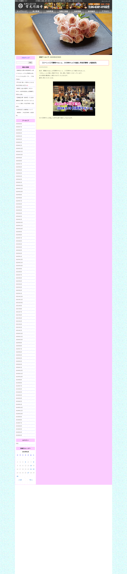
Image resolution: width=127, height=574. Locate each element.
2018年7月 (19, 422)
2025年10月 (19, 154)
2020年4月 (19, 358)
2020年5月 (19, 355)
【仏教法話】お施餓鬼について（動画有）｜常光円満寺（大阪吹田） (25, 112)
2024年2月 (19, 216)
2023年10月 (19, 228)
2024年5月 (19, 207)
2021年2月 (19, 327)
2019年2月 (19, 401)
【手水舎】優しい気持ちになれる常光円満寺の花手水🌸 (25, 84)
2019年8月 (19, 382)
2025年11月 (19, 151)
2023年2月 (19, 253)
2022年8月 (19, 271)
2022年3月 (19, 287)
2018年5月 (19, 429)
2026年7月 (19, 126)
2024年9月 (19, 194)
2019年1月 (19, 404)
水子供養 (38, 0)
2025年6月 (19, 167)
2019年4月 (19, 395)
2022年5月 (19, 281)
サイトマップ (106, 1)
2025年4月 (19, 173)
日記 (17, 443)
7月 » (31, 480)
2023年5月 (19, 244)
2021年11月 (19, 299)
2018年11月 (19, 410)
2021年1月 (19, 330)
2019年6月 (19, 389)
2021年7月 (19, 311)
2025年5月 (19, 170)
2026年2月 (19, 142)
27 (28, 473)
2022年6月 (19, 278)
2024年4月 (19, 210)
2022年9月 (19, 268)
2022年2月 (19, 290)
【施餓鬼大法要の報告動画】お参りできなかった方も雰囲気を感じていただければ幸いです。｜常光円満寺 (25, 75)
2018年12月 (19, 407)
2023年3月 (19, 250)
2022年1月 (19, 293)
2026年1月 (19, 145)
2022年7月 (19, 274)
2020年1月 (19, 367)
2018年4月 (19, 432)
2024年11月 (19, 188)
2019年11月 (19, 373)
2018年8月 (19, 419)
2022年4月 (19, 284)
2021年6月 (19, 315)
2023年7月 (19, 237)
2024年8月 (19, 197)
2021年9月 (19, 305)
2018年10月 (19, 413)
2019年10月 (19, 376)
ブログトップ (25, 57)
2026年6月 (19, 130)
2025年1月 (19, 182)
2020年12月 (19, 333)
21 (31, 469)
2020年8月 (19, 345)
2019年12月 (19, 370)
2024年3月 (19, 213)
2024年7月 (19, 200)
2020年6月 (19, 352)
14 (31, 465)
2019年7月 (19, 385)
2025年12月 (19, 148)
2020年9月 (19, 342)
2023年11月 (19, 225)
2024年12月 (19, 185)
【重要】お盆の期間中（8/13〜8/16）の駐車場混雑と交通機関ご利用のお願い (25, 91)
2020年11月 (19, 336)
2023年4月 (19, 247)
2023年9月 (19, 231)
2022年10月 (19, 265)
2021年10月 (19, 302)
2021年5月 (19, 318)
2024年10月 (19, 191)
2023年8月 (19, 234)
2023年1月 (19, 256)
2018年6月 (19, 426)
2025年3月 (19, 176)
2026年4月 (19, 136)
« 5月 (20, 480)
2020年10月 (19, 339)
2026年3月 (19, 139)
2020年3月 (19, 361)
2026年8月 (19, 123)
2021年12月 (19, 296)
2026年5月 (19, 133)
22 (33, 469)
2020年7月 (19, 348)
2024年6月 (19, 204)
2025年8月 (19, 160)
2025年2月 (19, 179)
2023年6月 (19, 241)
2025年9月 (19, 157)
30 (17, 476)
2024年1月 (19, 219)
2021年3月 (19, 324)
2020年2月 (19, 364)
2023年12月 (19, 222)
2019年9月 (19, 379)
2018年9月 (19, 416)
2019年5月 (19, 392)
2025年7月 (19, 163)
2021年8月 (19, 308)
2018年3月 (19, 435)
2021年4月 (19, 321)
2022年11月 (19, 262)
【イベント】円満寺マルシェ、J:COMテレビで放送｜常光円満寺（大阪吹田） (70, 63)
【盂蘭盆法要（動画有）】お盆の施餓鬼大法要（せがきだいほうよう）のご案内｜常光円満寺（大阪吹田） (25, 102)
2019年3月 (19, 398)
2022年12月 (19, 259)
